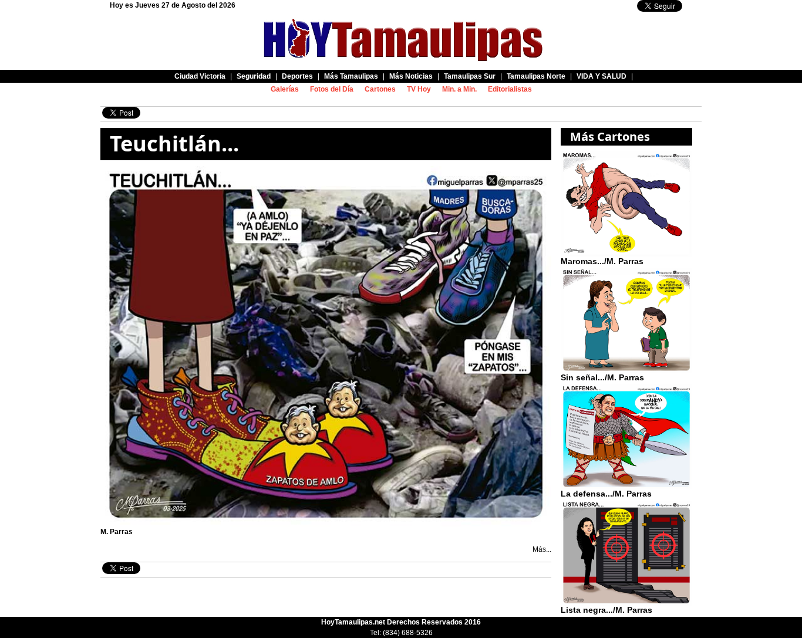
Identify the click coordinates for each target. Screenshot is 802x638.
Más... (542, 549)
